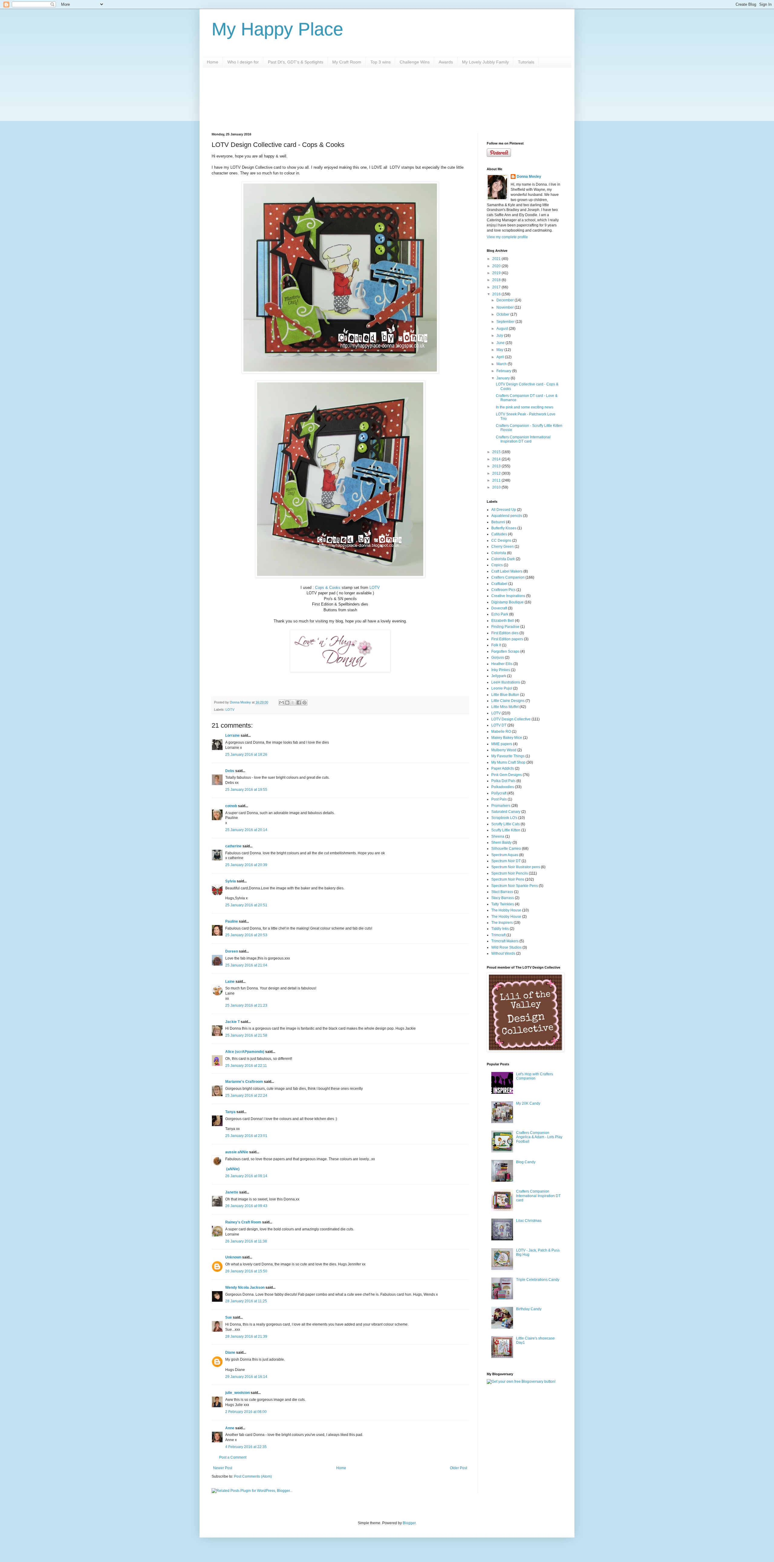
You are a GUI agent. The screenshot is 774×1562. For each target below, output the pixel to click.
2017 (497, 287)
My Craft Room (346, 62)
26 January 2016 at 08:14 (246, 1176)
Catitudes (499, 534)
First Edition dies (505, 633)
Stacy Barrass (502, 898)
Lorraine (232, 735)
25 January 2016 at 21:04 (246, 965)
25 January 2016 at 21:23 (246, 1005)
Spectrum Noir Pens (507, 879)
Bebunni (498, 522)
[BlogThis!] (287, 703)
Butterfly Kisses (503, 528)
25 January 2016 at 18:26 (246, 754)
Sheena (497, 836)
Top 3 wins (380, 62)
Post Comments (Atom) (253, 1476)
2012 (497, 473)
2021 (497, 259)
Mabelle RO (501, 731)
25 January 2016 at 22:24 (246, 1095)
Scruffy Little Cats (505, 824)
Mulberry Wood (503, 750)
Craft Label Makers (506, 571)
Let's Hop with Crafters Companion (534, 1076)
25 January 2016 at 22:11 (246, 1066)
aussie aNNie (236, 1152)
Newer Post (222, 1468)
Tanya (230, 1112)
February (504, 371)
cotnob (231, 806)
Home (212, 62)
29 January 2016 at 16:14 (246, 1377)
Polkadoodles (502, 787)
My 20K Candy (528, 1103)
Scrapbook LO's (504, 818)
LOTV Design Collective (511, 719)
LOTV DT (498, 725)
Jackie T (232, 1022)
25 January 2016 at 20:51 (246, 905)
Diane (230, 1352)
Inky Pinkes (500, 670)
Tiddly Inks (500, 929)
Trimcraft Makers (505, 941)
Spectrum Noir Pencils (509, 873)
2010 (497, 487)
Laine (230, 981)
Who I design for (243, 62)
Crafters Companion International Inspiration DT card (523, 439)
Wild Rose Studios (506, 947)
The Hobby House (506, 910)
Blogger (409, 1523)
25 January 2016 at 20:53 (246, 935)
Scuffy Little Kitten (505, 830)
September (505, 322)
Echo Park (499, 614)
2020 (497, 266)
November (505, 307)
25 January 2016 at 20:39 (246, 865)
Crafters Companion (508, 577)
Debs (229, 771)
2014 (497, 459)
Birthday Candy (528, 1309)
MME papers (501, 744)
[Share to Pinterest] (304, 703)
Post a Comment (232, 1457)
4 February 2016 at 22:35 (246, 1447)
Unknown (233, 1257)
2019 (497, 273)
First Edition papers (507, 639)
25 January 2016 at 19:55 (246, 789)
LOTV (374, 587)
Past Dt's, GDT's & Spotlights (295, 62)
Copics (497, 565)
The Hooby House (506, 916)
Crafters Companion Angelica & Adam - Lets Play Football (539, 1137)
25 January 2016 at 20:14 (246, 830)
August (502, 328)
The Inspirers (502, 923)
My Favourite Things (508, 756)
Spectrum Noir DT (506, 861)
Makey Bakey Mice (506, 738)
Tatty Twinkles (502, 904)
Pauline (231, 921)
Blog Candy (525, 1162)
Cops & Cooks (327, 587)
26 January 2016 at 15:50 (246, 1271)
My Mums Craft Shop (508, 762)
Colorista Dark (503, 559)
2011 (497, 480)
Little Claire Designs (508, 701)
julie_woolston (237, 1393)
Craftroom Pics (503, 590)
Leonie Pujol (501, 688)
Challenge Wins (415, 62)
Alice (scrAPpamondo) (244, 1052)
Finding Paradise (505, 627)
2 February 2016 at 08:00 (246, 1412)
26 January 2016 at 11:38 (246, 1241)
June (501, 343)
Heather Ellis (501, 664)
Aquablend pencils (506, 516)
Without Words (503, 953)
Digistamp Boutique (507, 602)
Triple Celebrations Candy (537, 1280)
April (500, 357)
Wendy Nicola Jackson (245, 1287)
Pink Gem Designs (506, 775)
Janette (231, 1192)
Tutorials (526, 62)
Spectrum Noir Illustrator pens (515, 867)
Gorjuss (497, 657)
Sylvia (231, 881)
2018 (497, 280)
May (500, 350)
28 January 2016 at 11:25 (246, 1301)
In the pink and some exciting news (524, 407)
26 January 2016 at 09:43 (246, 1206)
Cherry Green (502, 546)
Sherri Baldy (501, 842)
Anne (229, 1428)
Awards (446, 62)
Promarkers (500, 806)
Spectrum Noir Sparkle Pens (514, 886)
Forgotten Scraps (505, 651)
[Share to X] (293, 703)
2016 (497, 294)
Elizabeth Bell (502, 621)
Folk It (496, 645)
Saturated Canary (505, 812)
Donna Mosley (529, 176)
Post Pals (499, 799)
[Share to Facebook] (299, 703)
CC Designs (501, 540)
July (500, 335)
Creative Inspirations (508, 596)
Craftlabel (499, 584)
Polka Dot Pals (503, 781)
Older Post (458, 1468)
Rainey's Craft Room (243, 1222)
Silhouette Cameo (506, 848)
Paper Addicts (502, 768)
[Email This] (281, 703)
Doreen (231, 951)
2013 (497, 466)
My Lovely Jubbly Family (485, 62)
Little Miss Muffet (505, 707)
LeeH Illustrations (505, 682)
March (502, 364)
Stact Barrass (502, 892)
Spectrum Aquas (504, 855)
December (505, 300)
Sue (229, 1317)
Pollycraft (498, 793)
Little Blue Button (505, 695)
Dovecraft (499, 608)
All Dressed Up (503, 510)
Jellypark (498, 676)
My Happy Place (277, 29)
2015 (497, 452)
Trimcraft (498, 935)
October (503, 314)
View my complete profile (507, 237)
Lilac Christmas (528, 1221)
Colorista (498, 553)
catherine (233, 846)
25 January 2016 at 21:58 (246, 1035)
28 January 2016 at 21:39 (246, 1336)
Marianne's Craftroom (244, 1082)
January (503, 378)
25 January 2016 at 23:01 (246, 1136)
